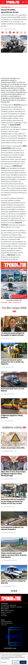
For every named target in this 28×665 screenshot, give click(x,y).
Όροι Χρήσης (4, 615)
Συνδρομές (3, 614)
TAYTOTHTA (4, 625)
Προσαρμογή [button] (4, 662)
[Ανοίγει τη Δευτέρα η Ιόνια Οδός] (14, 439)
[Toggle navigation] (3, 2)
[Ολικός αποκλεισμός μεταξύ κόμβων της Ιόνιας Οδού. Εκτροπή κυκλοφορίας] (14, 544)
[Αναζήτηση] (26, 2)
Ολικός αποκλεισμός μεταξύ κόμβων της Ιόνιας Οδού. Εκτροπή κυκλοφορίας (13, 555)
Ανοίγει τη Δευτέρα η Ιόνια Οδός (13, 448)
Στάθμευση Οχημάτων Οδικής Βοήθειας (12, 416)
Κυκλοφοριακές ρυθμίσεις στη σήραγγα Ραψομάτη (12, 528)
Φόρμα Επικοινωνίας (6, 612)
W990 (10, 302)
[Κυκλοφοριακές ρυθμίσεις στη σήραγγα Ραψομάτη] (14, 518)
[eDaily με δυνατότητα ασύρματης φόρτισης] (14, 572)
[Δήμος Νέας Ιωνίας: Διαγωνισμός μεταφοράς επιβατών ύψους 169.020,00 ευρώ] (14, 463)
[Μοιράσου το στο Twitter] (6, 32)
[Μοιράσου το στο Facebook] (2, 32)
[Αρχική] (13, 2)
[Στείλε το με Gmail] (17, 32)
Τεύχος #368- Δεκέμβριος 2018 (14, 300)
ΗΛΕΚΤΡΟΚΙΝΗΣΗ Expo (7, 623)
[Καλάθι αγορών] (23, 2)
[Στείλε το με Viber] (21, 32)
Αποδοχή (23, 662)
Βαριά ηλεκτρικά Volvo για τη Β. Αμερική (12, 390)
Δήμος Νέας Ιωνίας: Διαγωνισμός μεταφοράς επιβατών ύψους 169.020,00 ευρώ (13, 474)
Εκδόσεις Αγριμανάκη (6, 621)
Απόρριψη (15, 662)
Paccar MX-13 (17, 302)
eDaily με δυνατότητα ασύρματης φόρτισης (13, 582)
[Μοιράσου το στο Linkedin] (10, 32)
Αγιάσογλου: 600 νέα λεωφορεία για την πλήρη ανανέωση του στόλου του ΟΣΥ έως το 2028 (13, 501)
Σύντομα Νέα (6, 7)
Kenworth (4, 302)
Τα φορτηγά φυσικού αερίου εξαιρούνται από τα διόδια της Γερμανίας (12, 362)
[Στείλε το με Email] (13, 32)
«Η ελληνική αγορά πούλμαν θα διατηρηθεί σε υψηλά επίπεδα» (12, 334)
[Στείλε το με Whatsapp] (25, 32)
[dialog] (14, 659)
